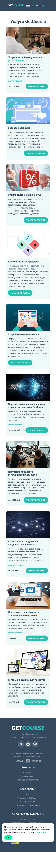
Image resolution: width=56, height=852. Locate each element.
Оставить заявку (36, 430)
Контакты (27, 773)
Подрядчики (27, 776)
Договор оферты (27, 819)
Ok (8, 837)
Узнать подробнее (35, 153)
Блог (28, 794)
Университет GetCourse (27, 798)
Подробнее (40, 832)
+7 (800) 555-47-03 (18, 737)
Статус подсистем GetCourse (27, 805)
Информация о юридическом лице (27, 823)
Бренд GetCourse (27, 802)
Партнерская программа (28, 780)
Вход (38, 5)
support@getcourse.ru (28, 734)
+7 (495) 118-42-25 (37, 737)
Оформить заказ (36, 86)
